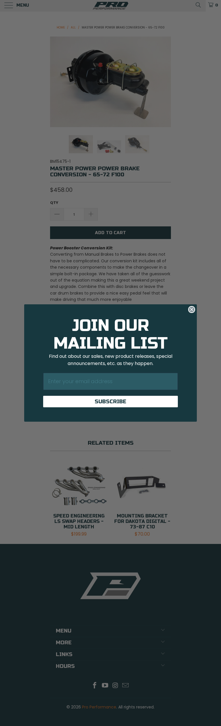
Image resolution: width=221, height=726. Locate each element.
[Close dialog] (192, 309)
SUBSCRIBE (110, 401)
